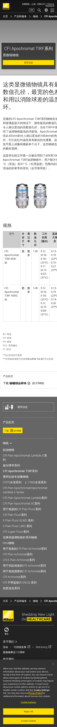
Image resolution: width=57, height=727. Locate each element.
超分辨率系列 (11, 465)
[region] (28, 693)
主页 (5, 16)
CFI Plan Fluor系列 (15, 515)
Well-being (41, 647)
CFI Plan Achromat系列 (17, 554)
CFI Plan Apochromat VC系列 (21, 503)
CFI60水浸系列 (37, 482)
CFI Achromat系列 (14, 577)
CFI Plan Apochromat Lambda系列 (25, 498)
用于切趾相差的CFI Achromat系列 (24, 565)
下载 (12, 430)
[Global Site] (45, 10)
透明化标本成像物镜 (15, 476)
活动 (5, 647)
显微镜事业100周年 (14, 652)
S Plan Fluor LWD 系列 (17, 526)
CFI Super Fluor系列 (16, 531)
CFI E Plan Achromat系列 (19, 560)
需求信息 (28, 62)
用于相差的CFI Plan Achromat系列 (25, 548)
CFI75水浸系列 (12, 482)
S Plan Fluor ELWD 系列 (18, 520)
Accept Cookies (28, 720)
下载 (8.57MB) (23, 383)
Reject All (28, 711)
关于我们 (8, 641)
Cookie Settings (28, 702)
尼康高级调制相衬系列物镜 (20, 537)
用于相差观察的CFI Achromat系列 (24, 571)
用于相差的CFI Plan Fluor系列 (22, 509)
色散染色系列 (11, 588)
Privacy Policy (35, 693)
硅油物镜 (8, 450)
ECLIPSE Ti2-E (35, 358)
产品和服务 (20, 16)
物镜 (35, 16)
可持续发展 (20, 647)
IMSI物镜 (8, 543)
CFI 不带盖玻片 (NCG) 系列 (20, 582)
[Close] (53, 664)
